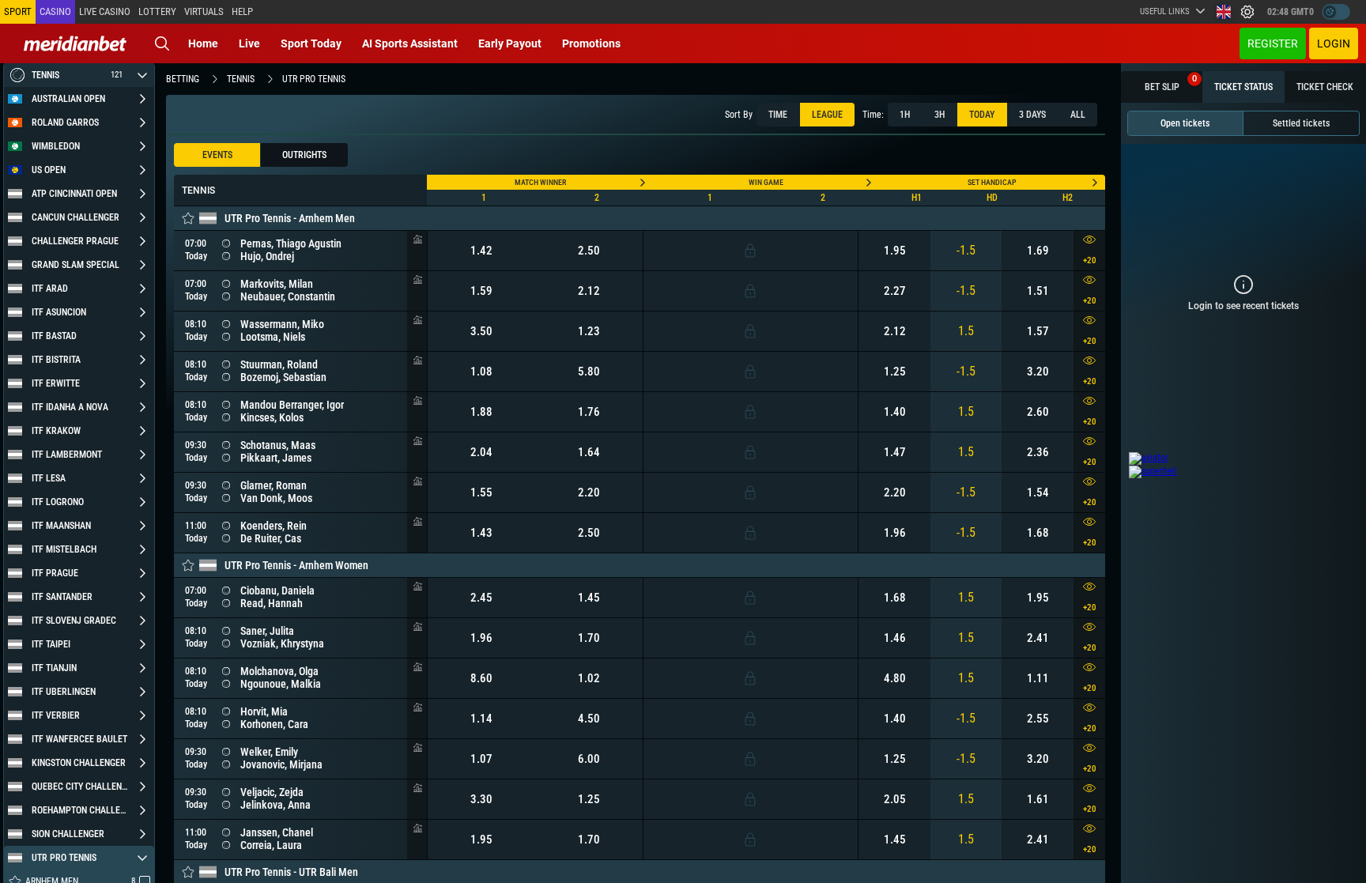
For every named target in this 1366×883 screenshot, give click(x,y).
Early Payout (509, 43)
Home (203, 43)
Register (1272, 43)
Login (1333, 43)
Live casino (104, 11)
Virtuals (204, 11)
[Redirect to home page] (75, 43)
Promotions (591, 43)
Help (242, 11)
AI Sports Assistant (410, 43)
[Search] (162, 43)
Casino (55, 11)
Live (249, 43)
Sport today (311, 43)
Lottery (157, 11)
